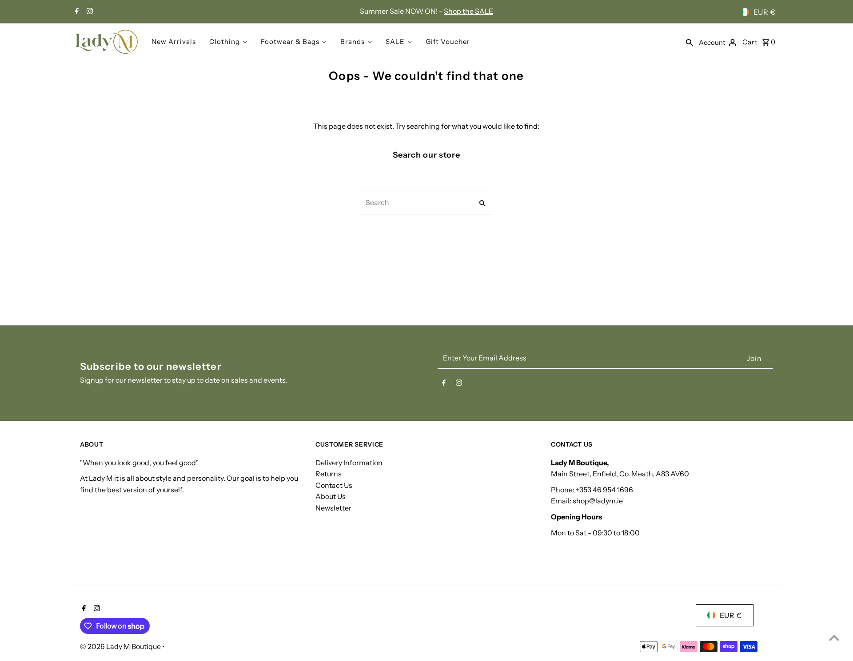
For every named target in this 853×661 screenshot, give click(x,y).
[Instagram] (88, 12)
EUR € (764, 12)
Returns (328, 473)
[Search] (689, 41)
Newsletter (333, 507)
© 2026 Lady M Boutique (121, 646)
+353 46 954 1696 (604, 489)
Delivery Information (349, 462)
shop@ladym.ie (598, 500)
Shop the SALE (468, 11)
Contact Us (333, 485)
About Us (330, 496)
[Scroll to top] (834, 638)
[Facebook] (76, 12)
